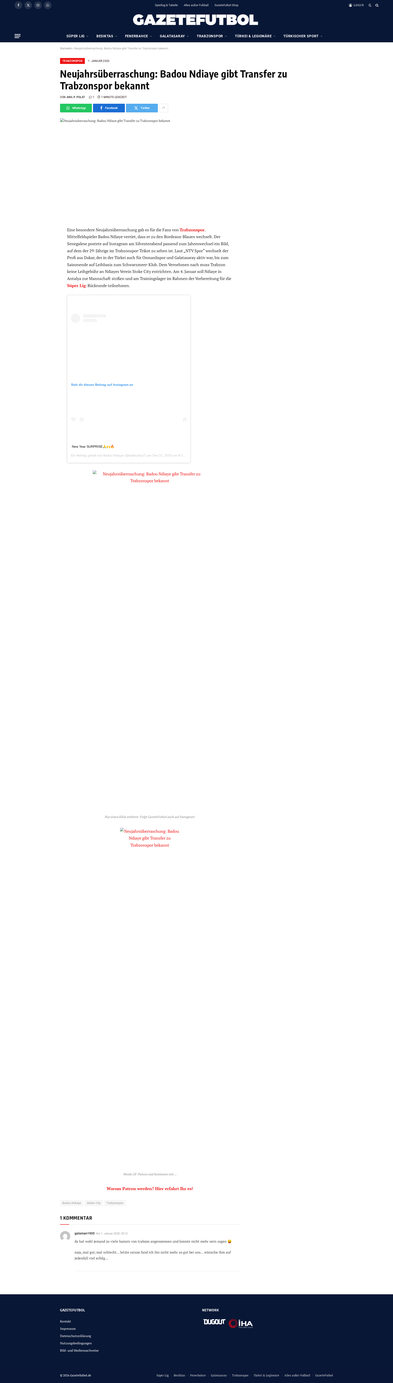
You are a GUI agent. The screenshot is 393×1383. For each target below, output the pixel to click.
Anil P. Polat (76, 97)
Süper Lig (75, 36)
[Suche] (376, 5)
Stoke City (94, 1203)
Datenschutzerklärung (75, 1336)
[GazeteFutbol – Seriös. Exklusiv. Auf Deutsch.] (196, 20)
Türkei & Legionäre (253, 36)
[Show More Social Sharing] (163, 108)
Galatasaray (172, 36)
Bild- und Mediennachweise (79, 1350)
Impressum (68, 1328)
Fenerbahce (136, 36)
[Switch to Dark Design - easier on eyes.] (370, 5)
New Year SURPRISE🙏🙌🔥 (93, 446)
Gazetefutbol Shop (226, 5)
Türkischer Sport (301, 36)
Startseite (66, 48)
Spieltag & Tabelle (166, 5)
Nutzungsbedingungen (76, 1343)
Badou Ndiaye (113, 455)
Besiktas (104, 36)
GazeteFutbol (324, 1375)
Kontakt (65, 1321)
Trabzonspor (210, 36)
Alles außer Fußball (196, 5)
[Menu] (17, 36)
